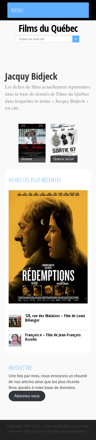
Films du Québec (48, 28)
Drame (26, 159)
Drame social (63, 159)
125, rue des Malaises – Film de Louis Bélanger (55, 318)
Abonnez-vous (27, 396)
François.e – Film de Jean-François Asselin (53, 337)
